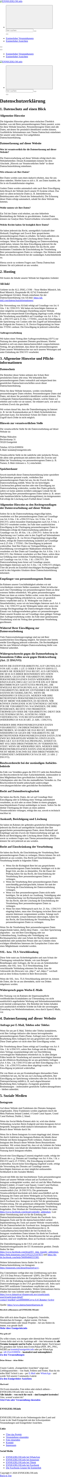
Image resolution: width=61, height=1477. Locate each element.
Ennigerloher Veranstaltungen (20, 38)
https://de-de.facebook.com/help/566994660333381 (28, 1256)
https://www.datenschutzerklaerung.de (25, 1305)
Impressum (11, 1445)
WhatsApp (46, 1373)
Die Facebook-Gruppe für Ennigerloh (23, 1468)
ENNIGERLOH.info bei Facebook (22, 1465)
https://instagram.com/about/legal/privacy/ (19, 1268)
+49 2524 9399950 (11, 1352)
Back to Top (6, 1475)
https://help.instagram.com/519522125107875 (21, 1254)
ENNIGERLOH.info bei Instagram (22, 1459)
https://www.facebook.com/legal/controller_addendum (25, 1212)
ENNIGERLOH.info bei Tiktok (21, 1462)
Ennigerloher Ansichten (17, 41)
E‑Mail (32, 1373)
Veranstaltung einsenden (17, 1437)
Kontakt (9, 1442)
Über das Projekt (14, 1434)
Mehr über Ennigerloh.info (13, 1328)
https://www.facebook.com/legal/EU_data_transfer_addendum (29, 1252)
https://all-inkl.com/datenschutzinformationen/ (21, 299)
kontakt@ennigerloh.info (22, 1349)
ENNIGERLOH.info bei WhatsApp (23, 1457)
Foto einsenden (13, 1440)
